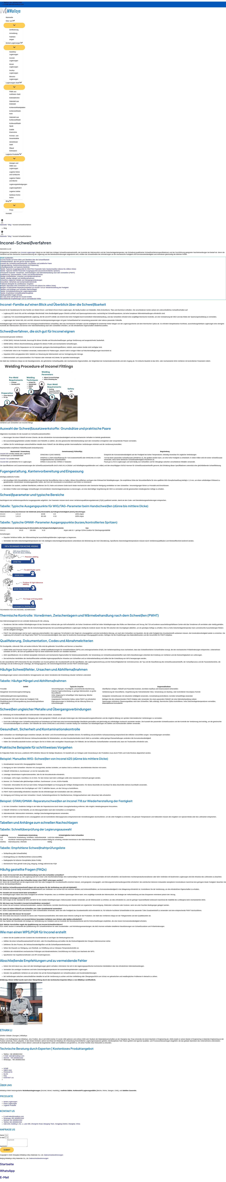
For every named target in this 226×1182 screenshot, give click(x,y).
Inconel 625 (4, 454)
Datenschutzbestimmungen (53, 1155)
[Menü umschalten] (14, 25)
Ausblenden (9, 258)
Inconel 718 (4, 459)
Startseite (3, 225)
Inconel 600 (4, 462)
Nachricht (3, 1146)
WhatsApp (7, 1170)
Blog (9, 225)
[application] (14, 21)
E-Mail (2, 1137)
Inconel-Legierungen (28, 252)
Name (2, 1135)
